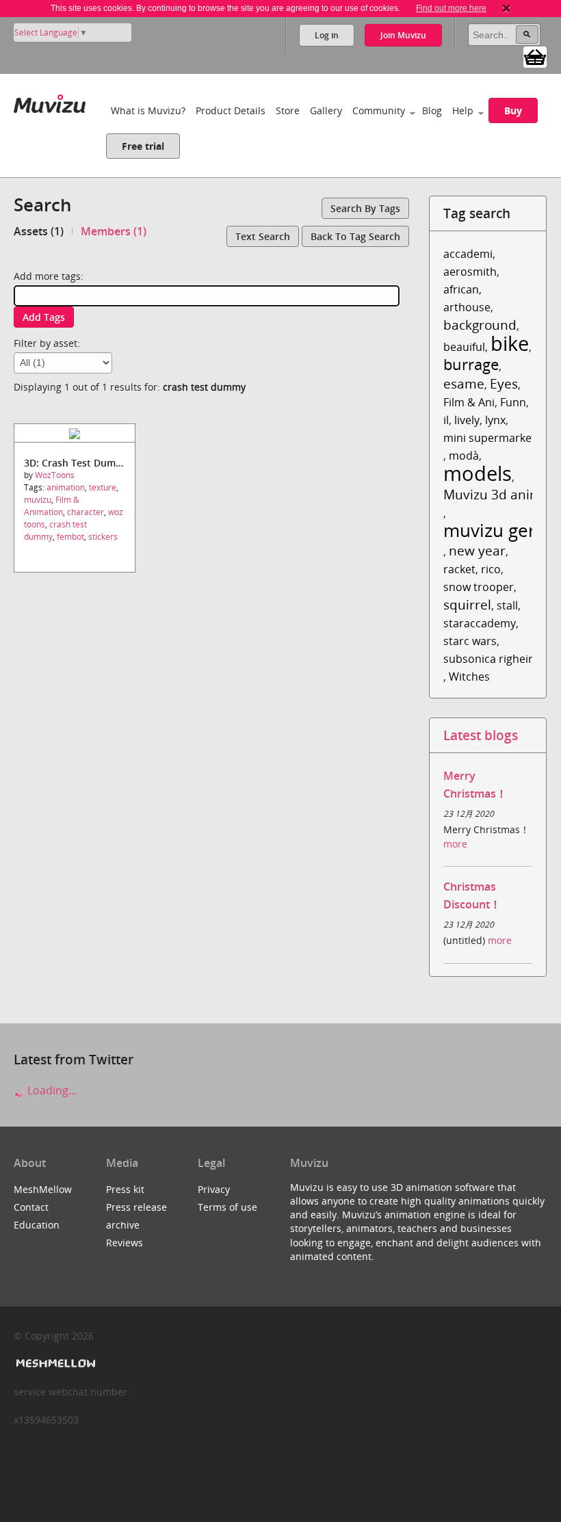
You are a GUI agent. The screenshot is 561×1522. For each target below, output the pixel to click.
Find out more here (451, 8)
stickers (103, 536)
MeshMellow (43, 1189)
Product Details (230, 110)
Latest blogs (480, 735)
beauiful (464, 346)
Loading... (51, 1090)
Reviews (124, 1242)
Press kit (125, 1189)
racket (459, 569)
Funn (513, 402)
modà (464, 455)
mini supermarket (489, 437)
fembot (70, 536)
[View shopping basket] (535, 56)
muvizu (37, 500)
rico (491, 569)
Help (462, 110)
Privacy (214, 1189)
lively (467, 420)
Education (37, 1224)
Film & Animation (51, 506)
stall (507, 605)
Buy (513, 110)
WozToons (55, 475)
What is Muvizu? (148, 110)
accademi (468, 253)
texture (102, 487)
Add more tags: (48, 276)
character (85, 512)
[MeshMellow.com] (54, 1363)
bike (510, 343)
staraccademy (479, 623)
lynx (495, 420)
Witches (469, 676)
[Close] (506, 8)
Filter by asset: (47, 343)
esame (463, 383)
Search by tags (365, 208)
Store (288, 110)
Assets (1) (39, 231)
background (480, 324)
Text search (262, 236)
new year (477, 550)
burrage (471, 364)
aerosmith (470, 271)
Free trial (143, 146)
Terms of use (227, 1206)
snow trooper (478, 586)
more (455, 843)
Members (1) (113, 231)
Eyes (504, 383)
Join (403, 35)
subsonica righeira (491, 658)
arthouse (467, 307)
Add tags (44, 317)
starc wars (470, 640)
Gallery (326, 110)
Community (378, 110)
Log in (327, 35)
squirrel (467, 604)
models (477, 473)
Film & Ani (469, 402)
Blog (432, 110)
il (446, 420)
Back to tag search (355, 236)
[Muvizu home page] (50, 101)
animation (66, 487)
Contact (31, 1206)
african (461, 289)
